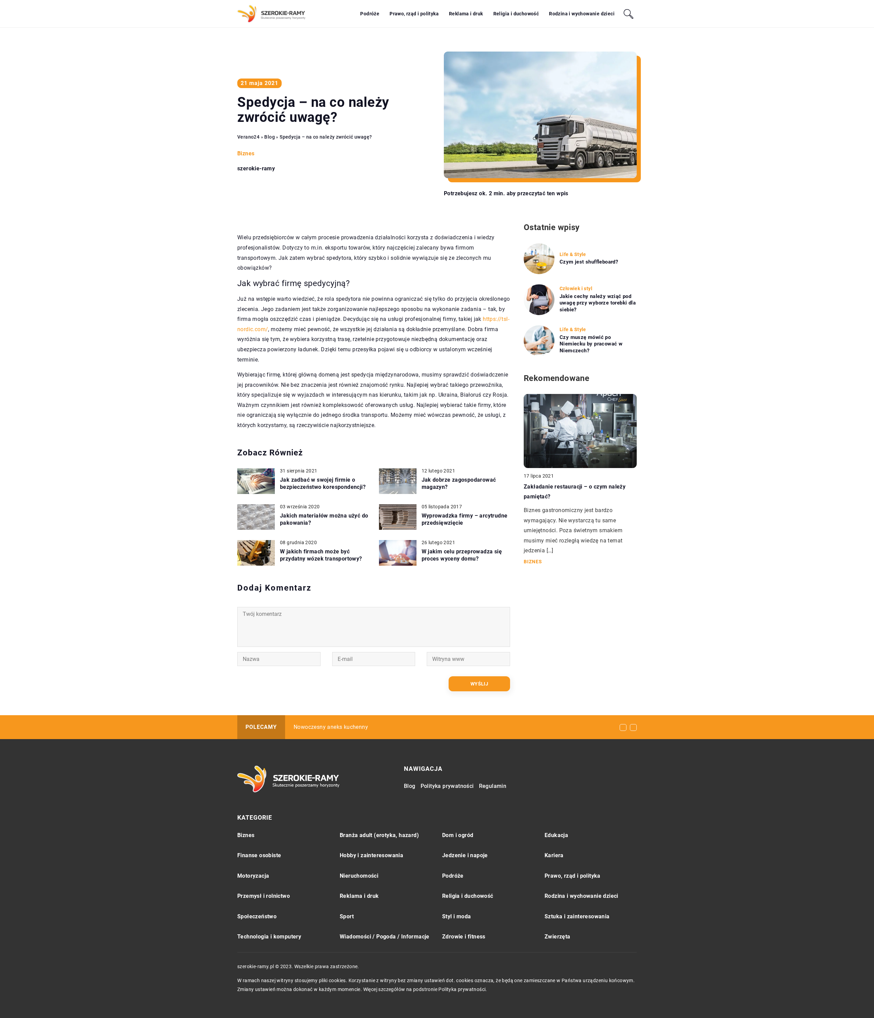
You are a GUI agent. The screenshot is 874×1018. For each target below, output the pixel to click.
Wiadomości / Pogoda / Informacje (384, 936)
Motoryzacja (253, 876)
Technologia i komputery (269, 936)
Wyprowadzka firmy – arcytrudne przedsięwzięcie (465, 519)
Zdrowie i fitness (463, 936)
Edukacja (556, 835)
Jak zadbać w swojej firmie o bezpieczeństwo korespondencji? (323, 483)
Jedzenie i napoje (465, 855)
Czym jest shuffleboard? (589, 262)
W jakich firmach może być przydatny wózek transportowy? (321, 555)
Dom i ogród (457, 835)
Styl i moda (456, 916)
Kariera (554, 855)
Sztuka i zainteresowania (577, 916)
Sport (347, 916)
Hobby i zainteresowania (371, 855)
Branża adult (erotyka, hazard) (379, 835)
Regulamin (493, 786)
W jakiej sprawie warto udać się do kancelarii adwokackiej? (368, 727)
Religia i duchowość (516, 13)
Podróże (369, 13)
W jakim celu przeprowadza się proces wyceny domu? (462, 555)
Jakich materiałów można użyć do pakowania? (324, 519)
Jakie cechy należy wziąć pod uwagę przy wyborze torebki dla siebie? (598, 303)
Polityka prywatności (447, 786)
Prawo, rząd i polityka (414, 13)
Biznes (245, 153)
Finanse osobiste (259, 855)
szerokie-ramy (256, 169)
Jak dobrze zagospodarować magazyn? (459, 483)
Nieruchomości (359, 876)
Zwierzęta (557, 936)
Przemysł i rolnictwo (263, 896)
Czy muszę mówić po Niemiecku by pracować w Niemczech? (591, 344)
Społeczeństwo (257, 916)
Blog (409, 786)
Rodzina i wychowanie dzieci (582, 13)
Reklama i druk (466, 13)
